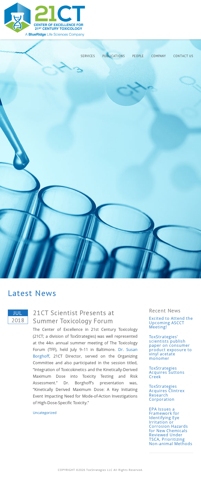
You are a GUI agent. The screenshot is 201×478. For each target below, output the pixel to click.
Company (158, 56)
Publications (113, 56)
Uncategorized (45, 412)
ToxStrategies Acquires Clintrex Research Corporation (167, 393)
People (138, 56)
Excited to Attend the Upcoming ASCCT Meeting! (171, 323)
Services (88, 56)
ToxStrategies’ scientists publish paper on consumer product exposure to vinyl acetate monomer (170, 347)
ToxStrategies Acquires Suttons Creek (167, 372)
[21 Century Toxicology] (48, 19)
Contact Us (183, 56)
